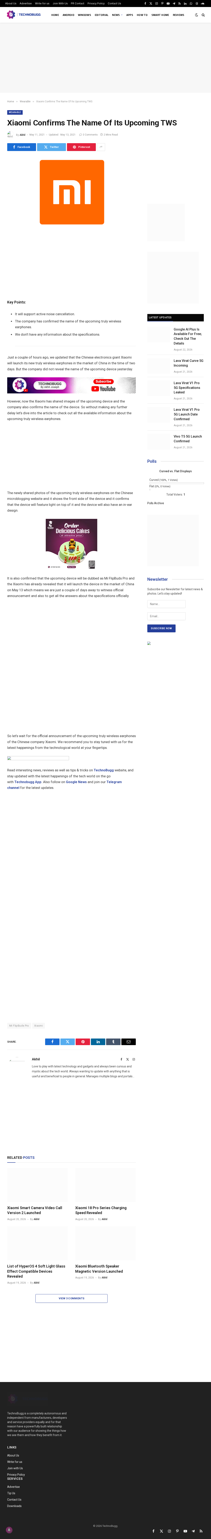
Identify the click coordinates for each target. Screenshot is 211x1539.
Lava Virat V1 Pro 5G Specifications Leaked (187, 387)
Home (55, 15)
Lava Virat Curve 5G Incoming (188, 363)
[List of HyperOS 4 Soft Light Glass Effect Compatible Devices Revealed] (37, 1243)
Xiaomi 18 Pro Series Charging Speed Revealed (101, 1210)
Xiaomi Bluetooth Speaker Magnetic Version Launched (99, 1268)
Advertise (26, 3)
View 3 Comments (71, 1298)
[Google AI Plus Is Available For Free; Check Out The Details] (158, 334)
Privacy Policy (96, 3)
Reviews (178, 15)
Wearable (15, 112)
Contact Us (114, 3)
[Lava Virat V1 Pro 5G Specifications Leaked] (158, 388)
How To (142, 15)
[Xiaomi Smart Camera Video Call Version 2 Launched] (37, 1185)
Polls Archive (155, 503)
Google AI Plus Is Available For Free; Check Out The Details (188, 336)
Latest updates (160, 317)
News (116, 15)
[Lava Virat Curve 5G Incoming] (158, 366)
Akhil (22, 134)
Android (68, 15)
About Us (10, 3)
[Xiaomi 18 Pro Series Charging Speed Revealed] (105, 1185)
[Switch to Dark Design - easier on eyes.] (196, 15)
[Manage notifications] (9, 1530)
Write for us (42, 3)
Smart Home (160, 15)
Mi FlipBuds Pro (19, 1025)
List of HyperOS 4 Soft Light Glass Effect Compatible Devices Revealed (36, 1271)
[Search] (203, 15)
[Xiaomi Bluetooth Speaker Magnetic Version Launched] (105, 1243)
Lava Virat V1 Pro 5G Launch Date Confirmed (187, 414)
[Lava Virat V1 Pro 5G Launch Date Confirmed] (158, 415)
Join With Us (60, 3)
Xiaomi (38, 1025)
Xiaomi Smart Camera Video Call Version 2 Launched (34, 1210)
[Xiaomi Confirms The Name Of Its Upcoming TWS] (71, 227)
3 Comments (90, 134)
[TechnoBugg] (24, 15)
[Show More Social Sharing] (101, 147)
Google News (76, 782)
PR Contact (77, 3)
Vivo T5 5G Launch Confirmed (188, 438)
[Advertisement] (105, 58)
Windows (84, 15)
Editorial (102, 15)
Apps (129, 15)
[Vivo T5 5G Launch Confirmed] (158, 442)
